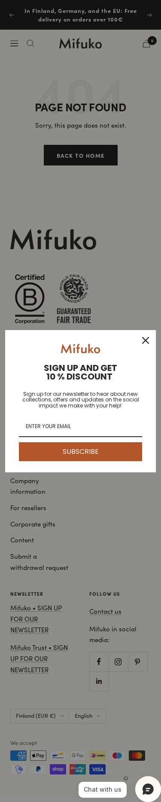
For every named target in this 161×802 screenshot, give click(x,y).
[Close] (145, 340)
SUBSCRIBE (81, 451)
